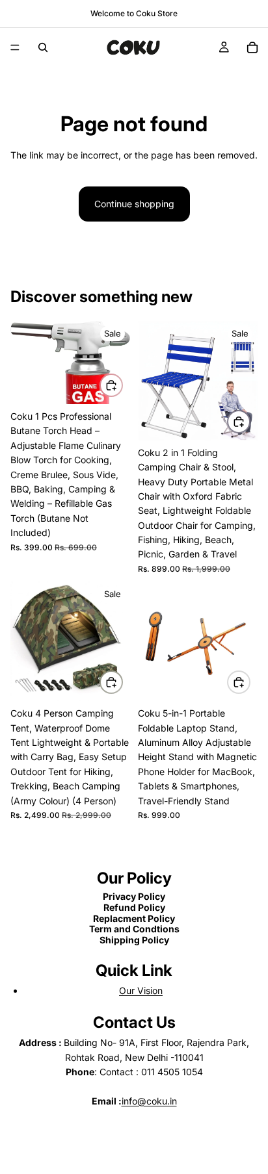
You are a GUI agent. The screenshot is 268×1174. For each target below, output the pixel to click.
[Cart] (252, 47)
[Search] (43, 47)
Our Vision (141, 990)
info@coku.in (149, 1100)
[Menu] (15, 47)
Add (122, 384)
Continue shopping (134, 203)
